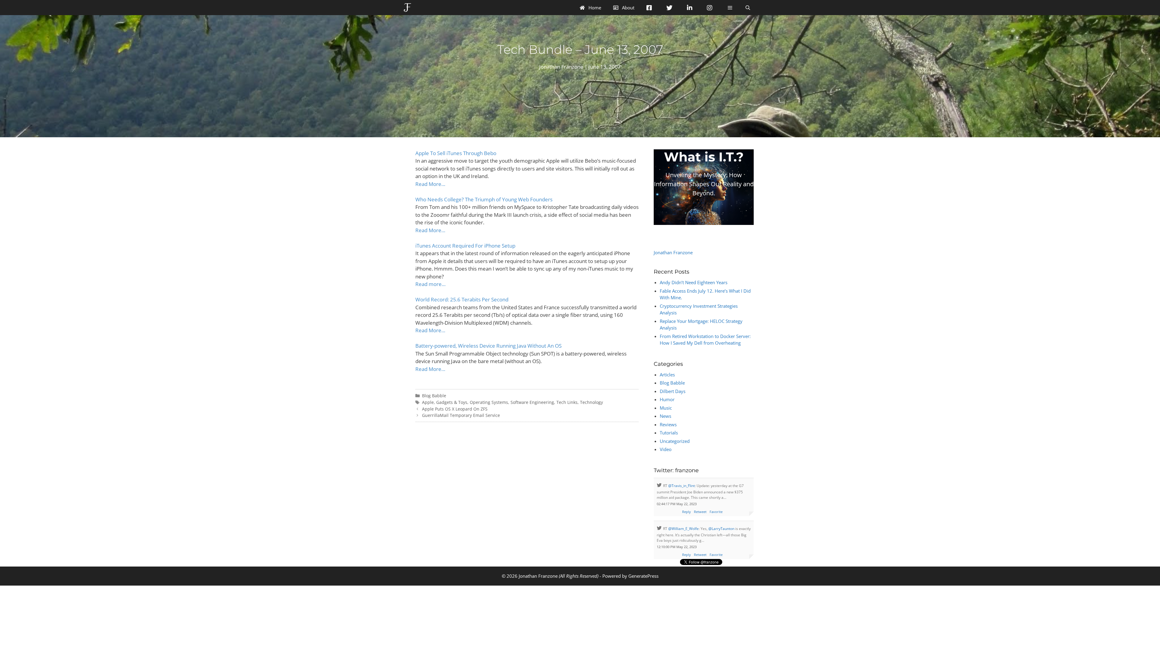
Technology (591, 402)
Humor (667, 399)
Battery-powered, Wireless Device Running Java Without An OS (488, 345)
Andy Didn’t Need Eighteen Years (693, 282)
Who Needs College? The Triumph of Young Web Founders (484, 199)
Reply (686, 511)
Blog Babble (434, 395)
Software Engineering (532, 402)
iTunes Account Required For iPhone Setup (465, 245)
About (627, 8)
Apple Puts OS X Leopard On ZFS (455, 409)
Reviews (668, 424)
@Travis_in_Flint (681, 485)
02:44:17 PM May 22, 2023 (677, 504)
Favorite (716, 511)
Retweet (700, 511)
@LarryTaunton (721, 528)
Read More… (430, 183)
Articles (667, 375)
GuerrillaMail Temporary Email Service (461, 415)
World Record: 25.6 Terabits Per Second (461, 299)
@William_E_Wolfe (683, 528)
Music (666, 408)
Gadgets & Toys (451, 402)
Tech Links (567, 402)
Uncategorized (675, 441)
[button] (730, 7)
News (665, 416)
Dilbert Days (672, 391)
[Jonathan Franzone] (408, 7)
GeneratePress (643, 576)
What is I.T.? (704, 157)
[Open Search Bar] (748, 7)
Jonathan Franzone (673, 252)
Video (666, 449)
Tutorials (669, 433)
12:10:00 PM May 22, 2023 (677, 546)
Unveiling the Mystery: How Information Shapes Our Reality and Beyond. (704, 184)
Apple (428, 402)
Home (594, 8)
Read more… (430, 284)
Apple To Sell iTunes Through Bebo (455, 153)
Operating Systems (489, 402)
